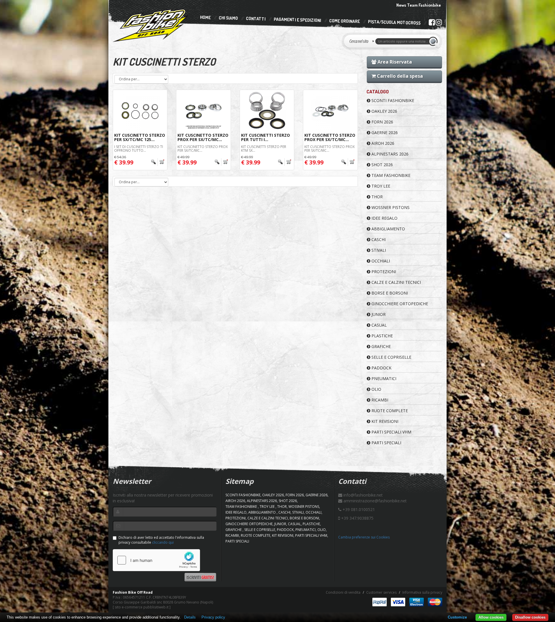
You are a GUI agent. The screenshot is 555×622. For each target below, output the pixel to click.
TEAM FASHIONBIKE (390, 175)
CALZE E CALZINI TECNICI (395, 282)
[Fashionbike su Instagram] (439, 24)
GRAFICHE (380, 346)
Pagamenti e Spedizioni (297, 19)
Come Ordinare (344, 21)
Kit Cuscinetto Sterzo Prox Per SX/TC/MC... (202, 137)
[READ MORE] (157, 162)
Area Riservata (394, 62)
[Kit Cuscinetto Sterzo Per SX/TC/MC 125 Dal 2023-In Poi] (140, 110)
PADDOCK (380, 368)
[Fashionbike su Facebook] (432, 23)
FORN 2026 (381, 122)
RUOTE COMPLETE (389, 410)
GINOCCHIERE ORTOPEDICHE (399, 303)
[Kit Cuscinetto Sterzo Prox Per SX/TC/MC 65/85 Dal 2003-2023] (330, 110)
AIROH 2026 (382, 143)
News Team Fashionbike (418, 5)
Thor (376, 196)
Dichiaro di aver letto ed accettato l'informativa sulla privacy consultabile (161, 540)
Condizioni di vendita (343, 592)
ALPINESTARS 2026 (389, 154)
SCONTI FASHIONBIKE (392, 100)
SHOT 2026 (381, 164)
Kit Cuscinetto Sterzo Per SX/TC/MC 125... (139, 137)
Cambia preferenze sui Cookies (364, 537)
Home (205, 17)
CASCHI (378, 239)
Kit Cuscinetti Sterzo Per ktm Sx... (263, 148)
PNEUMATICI (383, 378)
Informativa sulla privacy (422, 592)
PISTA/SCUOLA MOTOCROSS (394, 22)
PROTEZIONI (383, 271)
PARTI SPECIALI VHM (390, 432)
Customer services (381, 592)
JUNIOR (378, 314)
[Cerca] (434, 41)
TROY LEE (380, 186)
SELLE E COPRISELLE (390, 357)
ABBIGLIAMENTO (387, 229)
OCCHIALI (380, 261)
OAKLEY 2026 (383, 111)
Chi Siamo (228, 18)
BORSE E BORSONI (389, 293)
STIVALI (378, 250)
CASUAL (378, 325)
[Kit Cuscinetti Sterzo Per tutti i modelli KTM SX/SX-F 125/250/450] (267, 110)
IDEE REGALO (383, 218)
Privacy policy (213, 617)
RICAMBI (379, 400)
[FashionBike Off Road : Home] (151, 25)
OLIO (375, 389)
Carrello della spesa (399, 76)
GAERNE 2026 (384, 132)
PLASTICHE (381, 335)
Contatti (256, 19)
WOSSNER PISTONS (390, 207)
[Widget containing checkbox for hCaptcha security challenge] (156, 560)
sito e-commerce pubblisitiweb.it (142, 607)
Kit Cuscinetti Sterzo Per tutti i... (265, 137)
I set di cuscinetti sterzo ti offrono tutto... (138, 148)
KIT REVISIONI (384, 421)
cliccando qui (163, 542)
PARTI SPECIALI (385, 442)
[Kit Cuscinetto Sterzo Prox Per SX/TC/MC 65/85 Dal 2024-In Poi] (203, 110)
